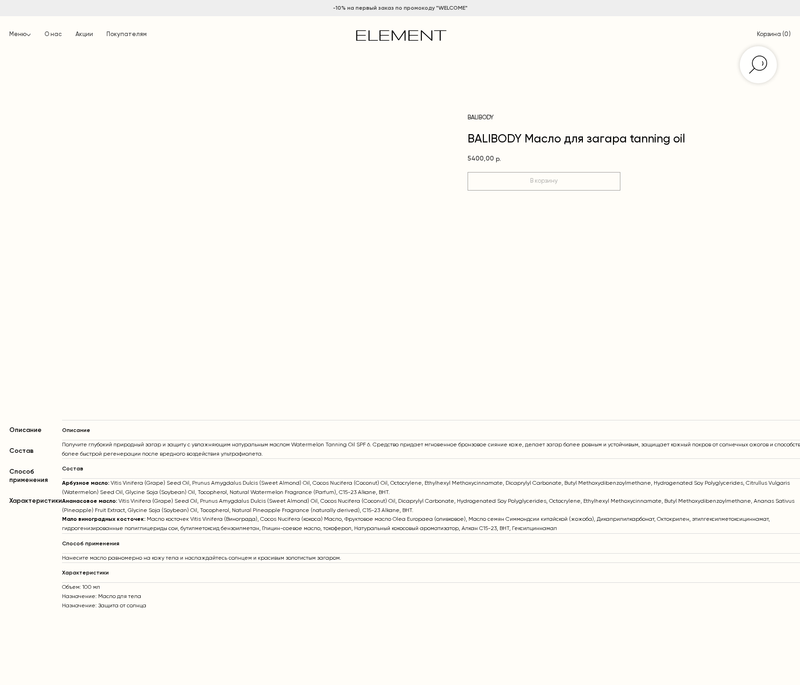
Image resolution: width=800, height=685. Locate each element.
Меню (17, 34)
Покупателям (126, 34)
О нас (53, 34)
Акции (84, 34)
